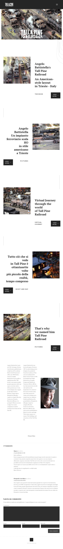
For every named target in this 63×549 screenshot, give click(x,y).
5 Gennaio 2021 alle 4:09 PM (19, 480)
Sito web (43, 523)
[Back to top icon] (31, 539)
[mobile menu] (57, 4)
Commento (6, 505)
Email (23, 523)
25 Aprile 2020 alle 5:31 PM (19, 453)
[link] (17, 70)
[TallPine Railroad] (9, 4)
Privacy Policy (31, 436)
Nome (5, 523)
